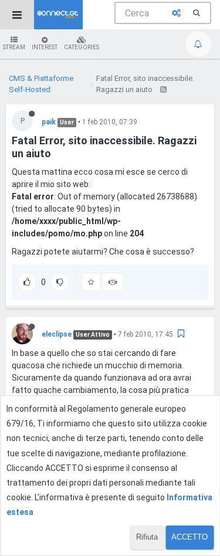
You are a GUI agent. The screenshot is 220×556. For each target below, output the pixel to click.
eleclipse (57, 334)
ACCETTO (189, 537)
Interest (44, 47)
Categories (81, 47)
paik (49, 122)
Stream (14, 47)
